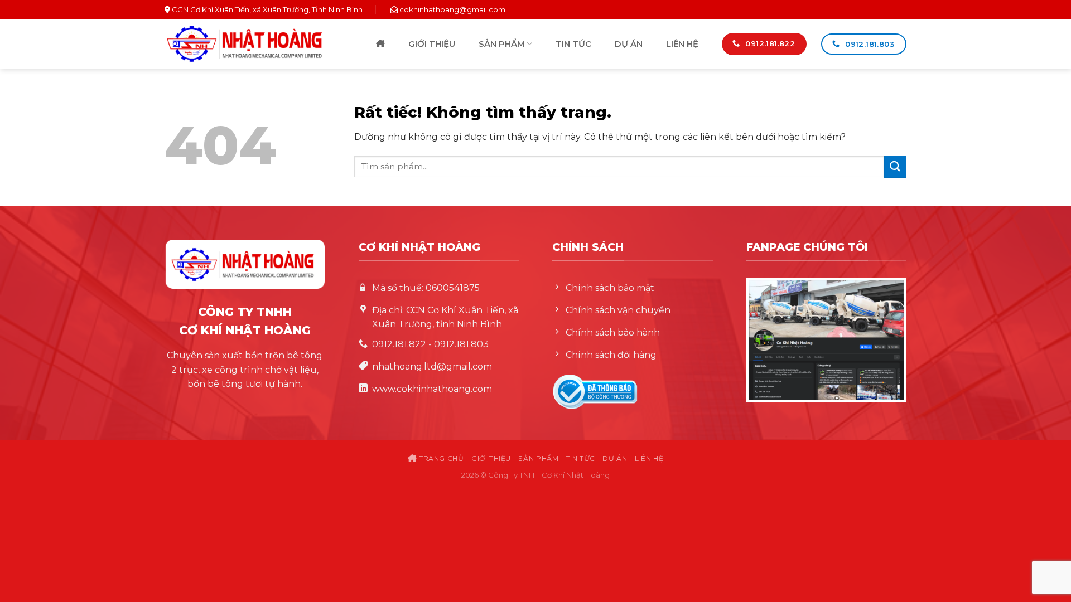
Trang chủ (380, 44)
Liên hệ (682, 43)
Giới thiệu (431, 43)
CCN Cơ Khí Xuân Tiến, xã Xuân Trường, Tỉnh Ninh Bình (266, 9)
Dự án (629, 43)
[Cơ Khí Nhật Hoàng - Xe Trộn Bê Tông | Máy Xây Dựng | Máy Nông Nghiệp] (244, 44)
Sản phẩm (502, 43)
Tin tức (573, 43)
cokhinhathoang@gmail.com (452, 9)
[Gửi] (895, 166)
